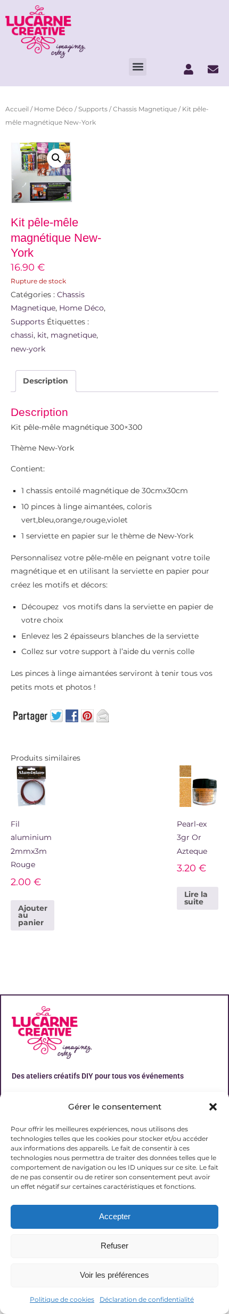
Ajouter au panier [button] (32, 915)
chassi (22, 335)
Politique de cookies (62, 1299)
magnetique (73, 335)
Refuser (114, 1245)
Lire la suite (196, 898)
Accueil (17, 109)
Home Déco (53, 109)
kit (42, 335)
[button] (213, 1106)
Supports (93, 109)
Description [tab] (45, 381)
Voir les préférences (114, 1274)
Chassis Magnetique (145, 109)
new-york (28, 349)
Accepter (114, 1216)
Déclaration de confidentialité (147, 1299)
